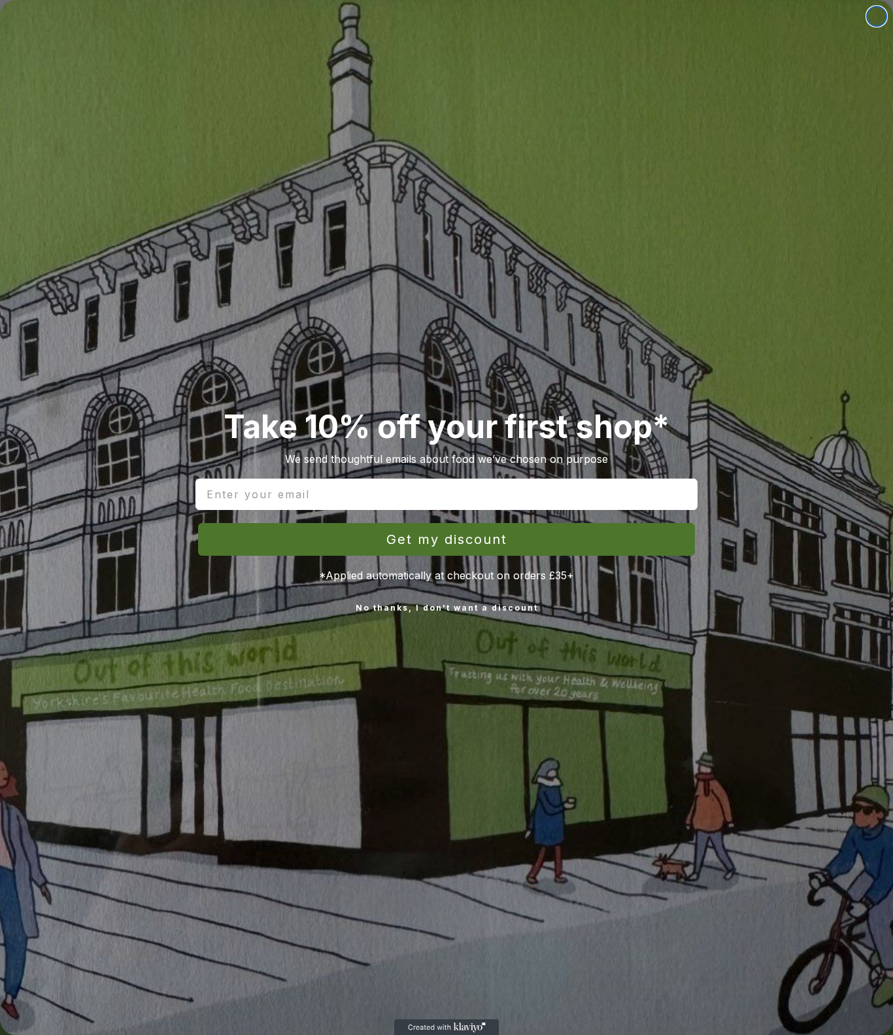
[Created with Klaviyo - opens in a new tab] (446, 1027)
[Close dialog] (876, 16)
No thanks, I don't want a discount (447, 608)
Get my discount (446, 539)
